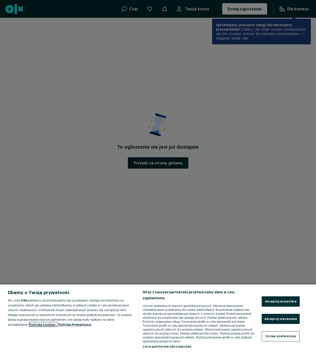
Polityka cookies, (43, 324)
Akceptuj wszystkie (280, 301)
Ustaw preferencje (281, 336)
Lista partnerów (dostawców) (167, 346)
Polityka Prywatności (74, 324)
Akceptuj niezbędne (280, 319)
